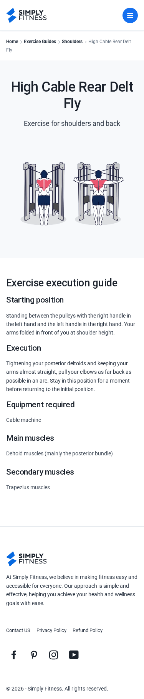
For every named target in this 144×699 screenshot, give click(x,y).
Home (12, 41)
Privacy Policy (51, 630)
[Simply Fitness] (26, 559)
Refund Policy (88, 630)
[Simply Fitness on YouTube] (73, 654)
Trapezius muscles (28, 487)
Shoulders (72, 41)
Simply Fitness (45, 689)
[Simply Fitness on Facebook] (14, 654)
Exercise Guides (40, 41)
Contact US (18, 630)
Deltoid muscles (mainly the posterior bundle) (59, 453)
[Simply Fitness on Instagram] (53, 654)
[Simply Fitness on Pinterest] (33, 654)
